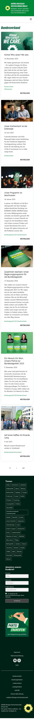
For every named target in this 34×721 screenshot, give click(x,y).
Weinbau (19, 551)
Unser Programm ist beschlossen (13, 194)
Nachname (8, 580)
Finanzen (8, 500)
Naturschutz (9, 540)
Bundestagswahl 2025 (10, 235)
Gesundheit (9, 507)
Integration (21, 521)
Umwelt (22, 548)
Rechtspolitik (9, 544)
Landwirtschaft (16, 532)
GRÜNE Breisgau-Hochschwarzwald (19, 4)
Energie (24, 492)
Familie (22, 496)
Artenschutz (15, 485)
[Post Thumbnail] (17, 41)
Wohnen (8, 559)
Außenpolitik (9, 488)
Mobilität (21, 536)
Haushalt (14, 517)
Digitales (17, 492)
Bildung (23, 488)
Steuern (24, 544)
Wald (13, 551)
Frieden (18, 504)
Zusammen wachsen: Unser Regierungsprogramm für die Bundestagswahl (16, 274)
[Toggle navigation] (31, 19)
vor (23, 468)
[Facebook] (15, 660)
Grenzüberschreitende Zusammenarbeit (12, 512)
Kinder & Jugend (11, 528)
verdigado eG (12, 711)
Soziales (18, 544)
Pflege (16, 540)
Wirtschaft (9, 555)
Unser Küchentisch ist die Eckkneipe (15, 127)
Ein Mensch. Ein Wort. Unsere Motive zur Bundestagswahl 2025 (14, 361)
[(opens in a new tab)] (17, 111)
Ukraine (16, 548)
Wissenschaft (17, 555)
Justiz (18, 525)
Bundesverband (8, 86)
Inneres (21, 517)
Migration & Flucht (11, 536)
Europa (16, 496)
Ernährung (9, 496)
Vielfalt (8, 551)
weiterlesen (25, 93)
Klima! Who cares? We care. (16, 54)
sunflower (15, 709)
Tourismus (9, 548)
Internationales (10, 525)
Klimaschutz (8, 89)
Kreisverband (17, 452)
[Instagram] (19, 660)
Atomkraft (23, 485)
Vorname (7, 573)
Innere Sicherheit (11, 521)
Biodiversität (9, 492)
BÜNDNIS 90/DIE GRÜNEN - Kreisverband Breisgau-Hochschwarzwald (20, 11)
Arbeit (8, 485)
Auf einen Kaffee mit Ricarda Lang (17, 436)
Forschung (16, 500)
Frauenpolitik (10, 504)
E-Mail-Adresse (9, 587)
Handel (8, 517)
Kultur (8, 532)
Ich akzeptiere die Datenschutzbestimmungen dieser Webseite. (14, 595)
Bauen (17, 488)
